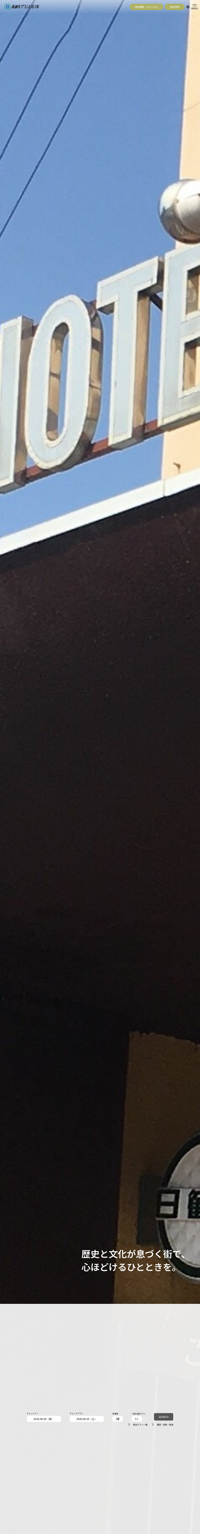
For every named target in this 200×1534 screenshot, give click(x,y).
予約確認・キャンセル (146, 7)
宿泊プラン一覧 (140, 1424)
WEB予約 (175, 7)
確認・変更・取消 (165, 1424)
